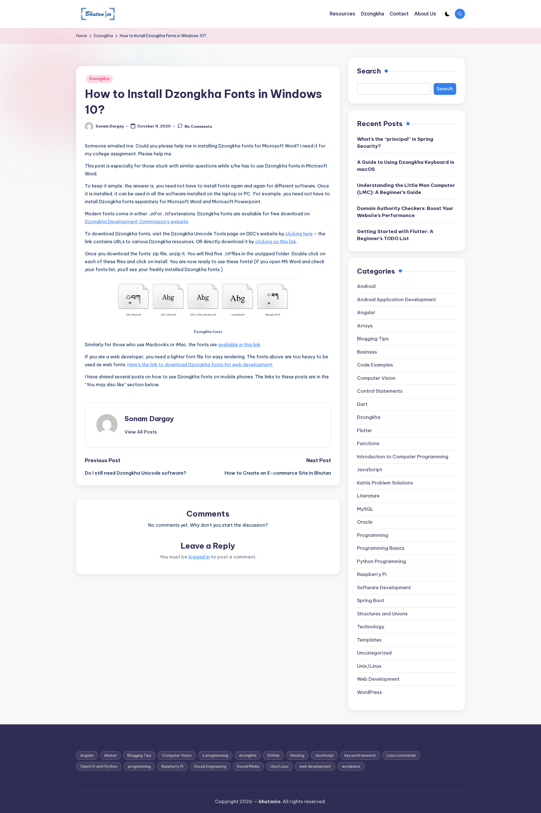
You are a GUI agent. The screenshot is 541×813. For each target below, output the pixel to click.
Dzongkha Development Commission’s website (136, 221)
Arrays (365, 326)
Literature (368, 496)
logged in (199, 557)
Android (366, 286)
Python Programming (381, 561)
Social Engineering (210, 766)
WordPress (369, 692)
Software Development (384, 587)
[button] (141, 432)
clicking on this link (275, 241)
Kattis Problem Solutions (385, 483)
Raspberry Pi (372, 574)
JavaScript (369, 469)
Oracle (365, 522)
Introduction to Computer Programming (402, 457)
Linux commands (401, 755)
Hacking (297, 755)
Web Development (378, 679)
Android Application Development (396, 299)
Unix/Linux (369, 666)
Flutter (364, 430)
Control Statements (380, 391)
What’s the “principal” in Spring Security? (395, 142)
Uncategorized (374, 653)
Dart (362, 404)
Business (367, 352)
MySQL (365, 509)
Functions (368, 443)
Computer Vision (376, 378)
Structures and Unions (382, 614)
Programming (372, 535)
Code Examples (375, 365)
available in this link (239, 344)
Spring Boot (370, 600)
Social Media (248, 766)
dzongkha (247, 755)
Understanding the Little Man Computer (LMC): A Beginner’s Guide (406, 189)
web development (315, 766)
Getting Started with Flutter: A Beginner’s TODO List (395, 235)
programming (139, 766)
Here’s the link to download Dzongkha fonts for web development (199, 364)
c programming (215, 755)
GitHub (273, 755)
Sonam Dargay (149, 418)
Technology (370, 627)
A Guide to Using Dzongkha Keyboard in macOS (405, 166)
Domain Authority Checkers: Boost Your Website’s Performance (405, 212)
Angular (366, 312)
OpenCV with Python (98, 766)
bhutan (111, 755)
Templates (369, 640)
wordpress (351, 766)
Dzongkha (99, 79)
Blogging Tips (373, 339)
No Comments (198, 126)
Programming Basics (381, 548)
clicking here (298, 233)
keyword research (360, 755)
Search (369, 71)
